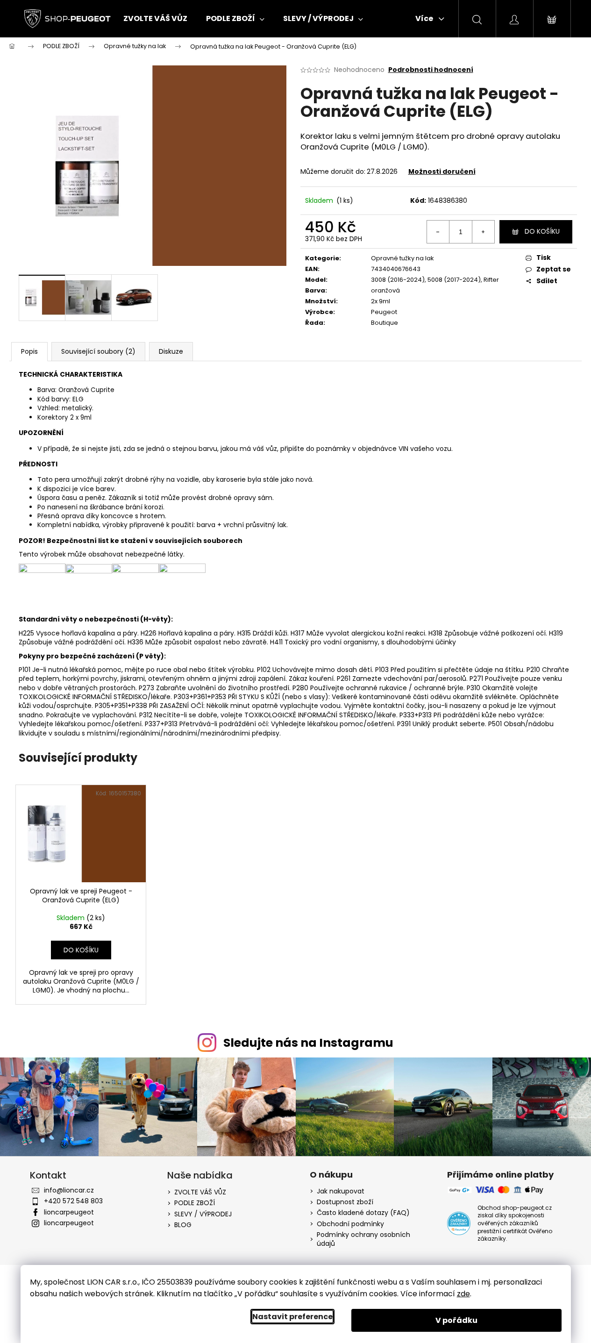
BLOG (183, 1224)
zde (463, 1293)
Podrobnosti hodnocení (430, 69)
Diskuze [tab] (171, 351)
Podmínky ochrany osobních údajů (363, 1239)
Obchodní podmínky (350, 1224)
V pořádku (456, 1320)
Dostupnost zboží (345, 1202)
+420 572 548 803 (73, 1201)
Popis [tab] (29, 351)
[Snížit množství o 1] (438, 232)
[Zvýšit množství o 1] (483, 232)
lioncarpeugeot (69, 1212)
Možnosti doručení (442, 171)
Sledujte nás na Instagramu (308, 1043)
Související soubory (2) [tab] (98, 351)
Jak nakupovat (340, 1191)
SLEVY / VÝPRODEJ (203, 1214)
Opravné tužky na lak (402, 258)
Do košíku (542, 231)
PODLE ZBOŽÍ (194, 1202)
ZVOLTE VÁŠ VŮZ (200, 1192)
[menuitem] (155, 18)
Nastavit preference (292, 1316)
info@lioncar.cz (69, 1190)
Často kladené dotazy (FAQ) (363, 1212)
